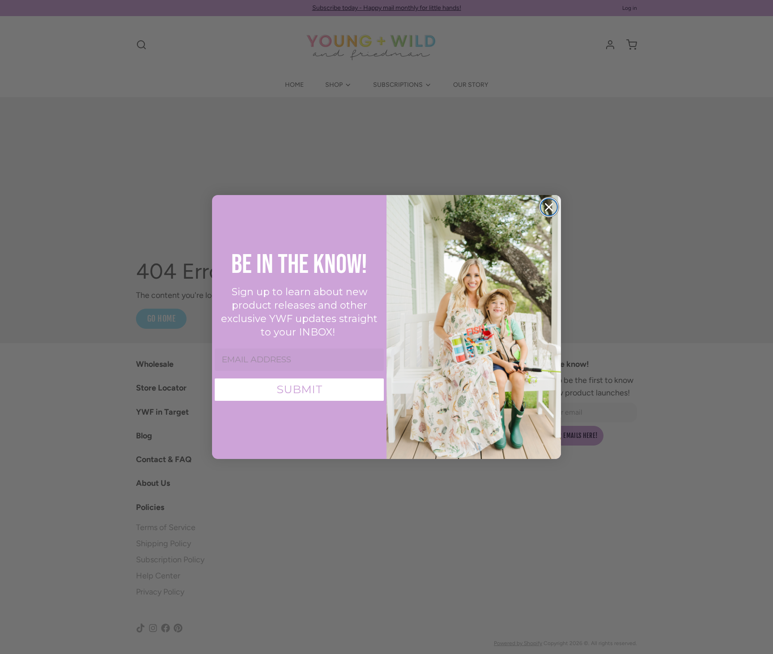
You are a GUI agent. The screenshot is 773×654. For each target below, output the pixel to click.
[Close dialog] (548, 207)
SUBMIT (299, 389)
